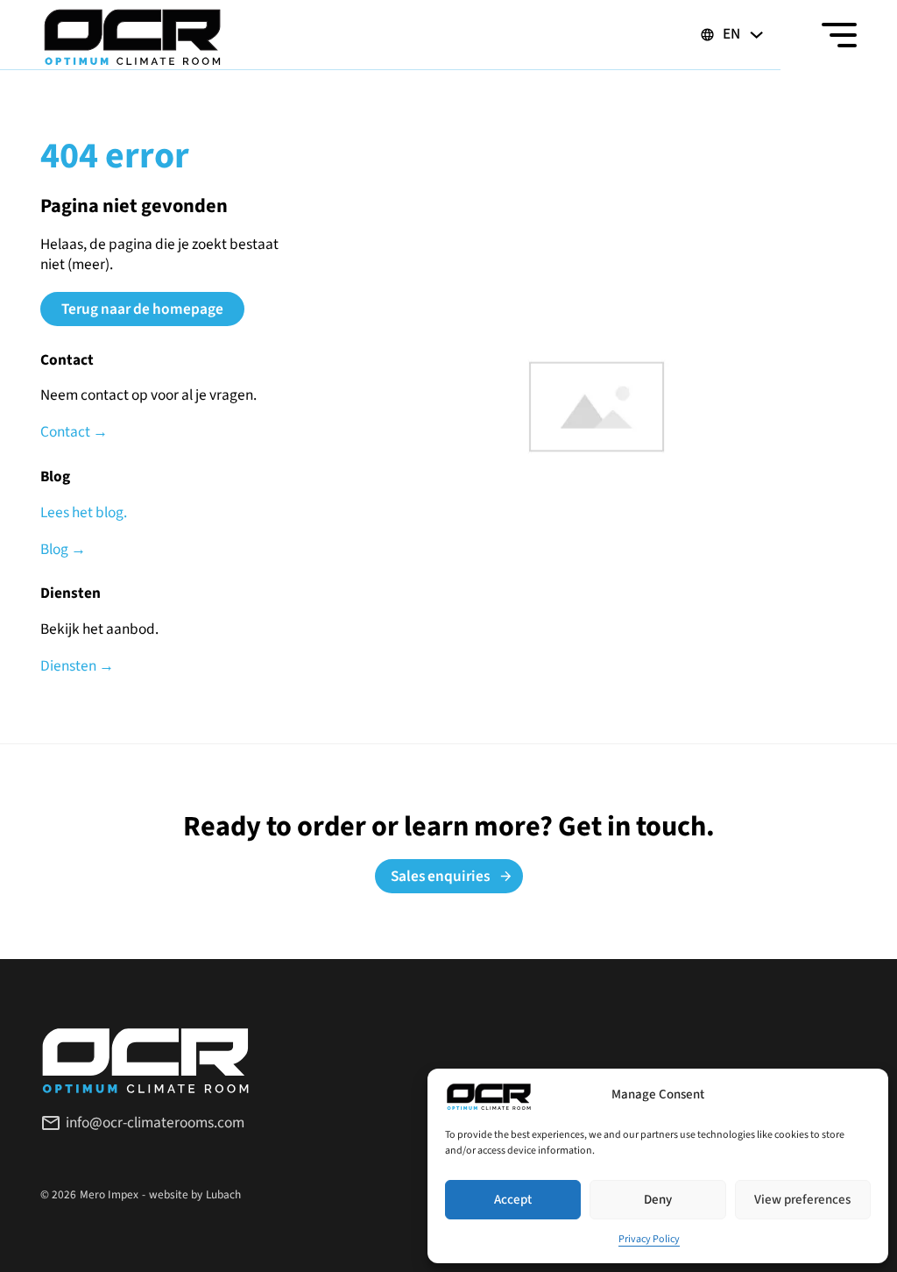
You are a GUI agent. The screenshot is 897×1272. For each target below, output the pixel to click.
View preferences (802, 1199)
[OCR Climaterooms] (132, 35)
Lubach (223, 1194)
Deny (658, 1199)
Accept (513, 1199)
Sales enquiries (440, 876)
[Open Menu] (839, 35)
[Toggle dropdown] (756, 34)
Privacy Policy (649, 1239)
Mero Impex (109, 1194)
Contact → (74, 433)
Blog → (63, 550)
